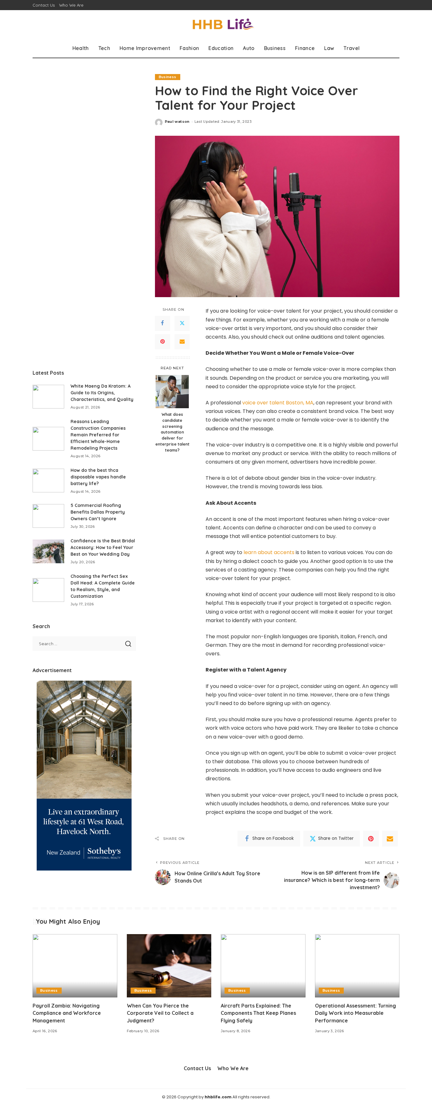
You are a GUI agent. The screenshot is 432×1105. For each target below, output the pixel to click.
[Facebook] (162, 323)
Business (167, 77)
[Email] (182, 341)
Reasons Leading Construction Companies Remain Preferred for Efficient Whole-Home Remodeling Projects (98, 435)
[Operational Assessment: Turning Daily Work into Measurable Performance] (357, 966)
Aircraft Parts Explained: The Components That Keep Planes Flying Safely (258, 1012)
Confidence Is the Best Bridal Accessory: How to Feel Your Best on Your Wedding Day (103, 547)
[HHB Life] (216, 24)
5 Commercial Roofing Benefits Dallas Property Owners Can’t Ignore (98, 512)
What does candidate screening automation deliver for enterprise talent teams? (172, 432)
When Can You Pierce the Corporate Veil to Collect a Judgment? (160, 1012)
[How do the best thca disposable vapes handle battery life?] (48, 480)
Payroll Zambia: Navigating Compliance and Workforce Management (67, 1012)
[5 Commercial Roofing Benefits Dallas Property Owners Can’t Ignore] (48, 516)
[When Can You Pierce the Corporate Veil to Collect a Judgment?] (169, 966)
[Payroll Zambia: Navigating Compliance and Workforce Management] (75, 966)
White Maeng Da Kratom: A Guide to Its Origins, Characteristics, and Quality (102, 392)
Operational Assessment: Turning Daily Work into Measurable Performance (355, 1012)
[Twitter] (182, 323)
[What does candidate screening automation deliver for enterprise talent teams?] (172, 391)
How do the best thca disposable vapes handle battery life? (98, 476)
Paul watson (177, 121)
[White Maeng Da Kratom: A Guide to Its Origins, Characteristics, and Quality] (48, 397)
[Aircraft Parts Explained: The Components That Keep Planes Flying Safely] (263, 966)
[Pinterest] (162, 341)
